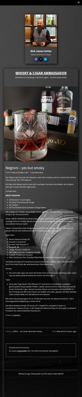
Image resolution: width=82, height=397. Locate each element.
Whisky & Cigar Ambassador (41, 73)
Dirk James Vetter (37, 172)
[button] (79, 2)
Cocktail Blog (16, 315)
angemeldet (22, 351)
